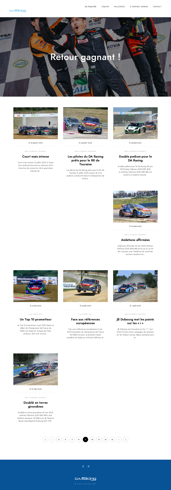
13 (112, 440)
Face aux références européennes (85, 321)
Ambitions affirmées (135, 240)
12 (105, 440)
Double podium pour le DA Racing (135, 158)
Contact (157, 7)
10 (92, 440)
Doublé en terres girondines (36, 404)
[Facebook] (84, 467)
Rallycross (119, 7)
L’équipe (105, 7)
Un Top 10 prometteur (36, 319)
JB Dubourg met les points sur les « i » (135, 321)
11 (99, 440)
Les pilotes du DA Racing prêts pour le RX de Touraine (85, 160)
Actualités (90, 7)
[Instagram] (89, 467)
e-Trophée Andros (139, 7)
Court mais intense (35, 156)
